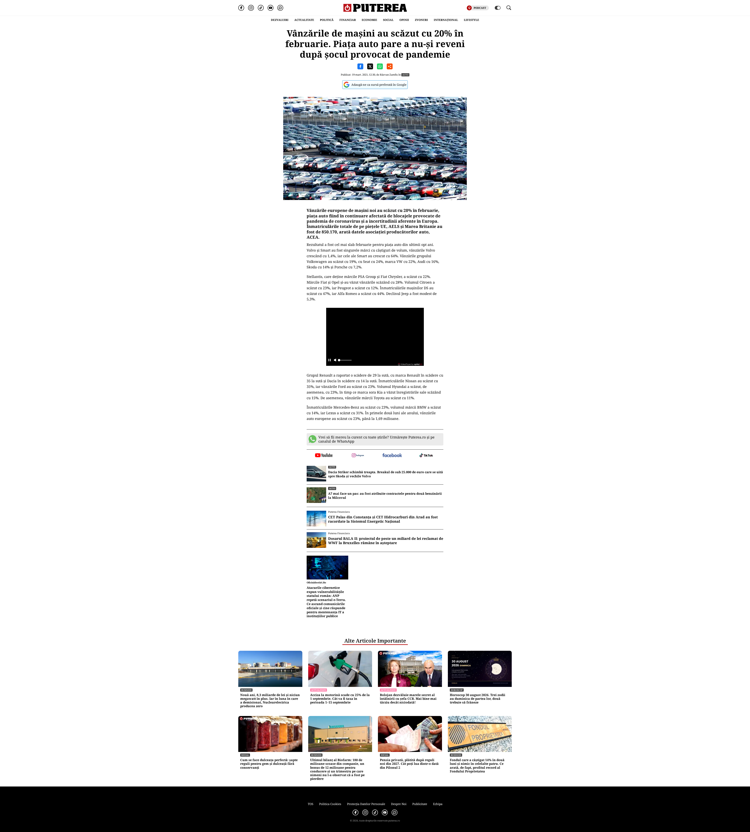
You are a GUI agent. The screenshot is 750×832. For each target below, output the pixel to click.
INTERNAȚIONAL (446, 20)
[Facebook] (241, 8)
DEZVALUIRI (279, 20)
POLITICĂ (327, 20)
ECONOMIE (369, 20)
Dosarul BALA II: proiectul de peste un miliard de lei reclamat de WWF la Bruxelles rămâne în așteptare (385, 541)
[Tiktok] (261, 8)
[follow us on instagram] (358, 455)
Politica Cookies (330, 804)
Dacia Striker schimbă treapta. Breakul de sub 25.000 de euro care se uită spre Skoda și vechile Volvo (385, 474)
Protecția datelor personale (366, 804)
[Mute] (335, 360)
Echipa (437, 804)
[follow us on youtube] (324, 455)
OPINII (404, 20)
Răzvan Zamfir (388, 74)
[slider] (345, 361)
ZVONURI (421, 20)
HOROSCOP (457, 689)
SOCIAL (388, 20)
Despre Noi (398, 804)
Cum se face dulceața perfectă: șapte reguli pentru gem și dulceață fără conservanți (269, 764)
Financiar (347, 20)
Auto (405, 74)
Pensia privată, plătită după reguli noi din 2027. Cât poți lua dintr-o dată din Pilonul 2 (409, 764)
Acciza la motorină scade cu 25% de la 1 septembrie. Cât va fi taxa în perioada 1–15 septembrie (340, 698)
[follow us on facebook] (392, 455)
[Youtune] (270, 8)
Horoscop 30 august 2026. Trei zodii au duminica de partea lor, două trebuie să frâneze (477, 698)
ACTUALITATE (304, 20)
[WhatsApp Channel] (280, 8)
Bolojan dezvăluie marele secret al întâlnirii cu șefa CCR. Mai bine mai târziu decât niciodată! (408, 698)
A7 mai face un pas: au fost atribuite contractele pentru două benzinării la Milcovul (385, 496)
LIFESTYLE (471, 20)
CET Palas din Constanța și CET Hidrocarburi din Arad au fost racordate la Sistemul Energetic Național (383, 519)
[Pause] (329, 360)
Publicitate (419, 804)
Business (246, 689)
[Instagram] (251, 8)
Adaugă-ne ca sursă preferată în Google (378, 85)
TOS (310, 804)
